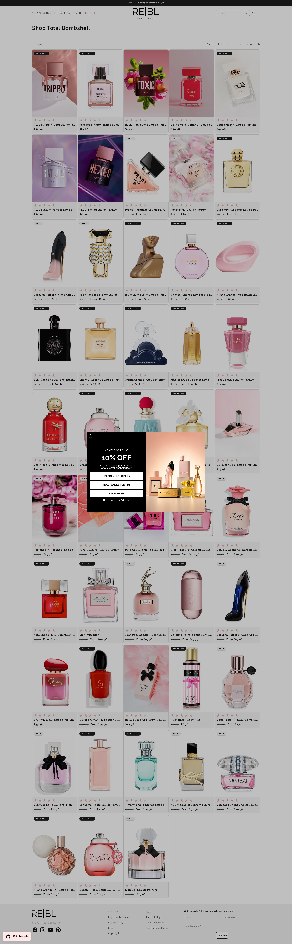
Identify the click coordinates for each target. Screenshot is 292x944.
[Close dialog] (90, 436)
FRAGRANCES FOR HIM (116, 484)
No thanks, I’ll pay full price (116, 500)
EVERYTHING (116, 493)
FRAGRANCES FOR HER (116, 476)
